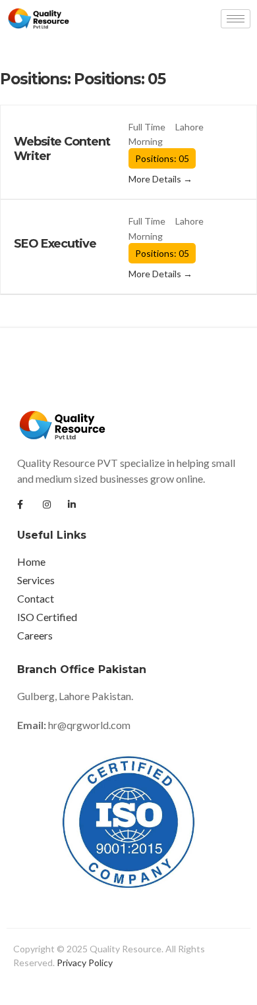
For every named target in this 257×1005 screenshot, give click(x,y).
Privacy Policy (85, 962)
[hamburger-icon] (235, 18)
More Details (155, 178)
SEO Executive (55, 243)
